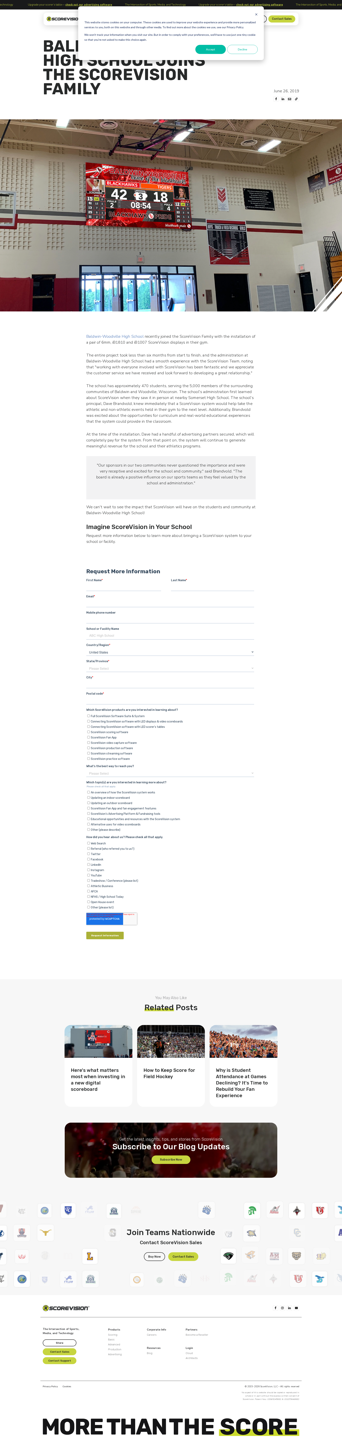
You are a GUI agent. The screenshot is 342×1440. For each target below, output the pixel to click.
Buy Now (154, 1256)
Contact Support (59, 1360)
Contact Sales (282, 19)
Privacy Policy (50, 1386)
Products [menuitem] (114, 1330)
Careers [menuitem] (152, 1334)
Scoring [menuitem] (112, 1334)
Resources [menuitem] (154, 1348)
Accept (210, 49)
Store (59, 1342)
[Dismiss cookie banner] (256, 14)
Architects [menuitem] (192, 1358)
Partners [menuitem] (191, 1330)
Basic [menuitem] (111, 1339)
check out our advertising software (96, 5)
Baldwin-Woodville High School (115, 336)
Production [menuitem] (114, 1349)
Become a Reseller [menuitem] (197, 1334)
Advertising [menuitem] (115, 1354)
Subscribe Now (171, 1159)
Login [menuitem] (189, 1348)
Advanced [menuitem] (114, 1344)
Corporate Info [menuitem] (156, 1330)
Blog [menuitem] (149, 1353)
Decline (242, 49)
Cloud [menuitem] (189, 1353)
